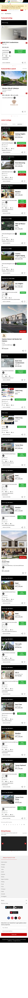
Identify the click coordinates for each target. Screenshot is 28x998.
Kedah (2, 872)
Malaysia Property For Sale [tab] (9, 857)
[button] (19, 124)
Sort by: (14, 124)
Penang (2, 867)
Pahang (2, 881)
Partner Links (4, 903)
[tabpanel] (14, 43)
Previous (1, 43)
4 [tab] (16, 116)
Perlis (2, 886)
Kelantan (3, 874)
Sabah (2, 891)
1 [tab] (13, 66)
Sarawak (3, 894)
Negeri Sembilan (4, 879)
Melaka (2, 876)
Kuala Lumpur (4, 862)
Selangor (3, 864)
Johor (2, 869)
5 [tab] (17, 116)
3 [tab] (16, 66)
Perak (2, 884)
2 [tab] (14, 66)
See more (25, 68)
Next (26, 43)
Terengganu (3, 896)
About (2, 900)
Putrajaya (3, 889)
